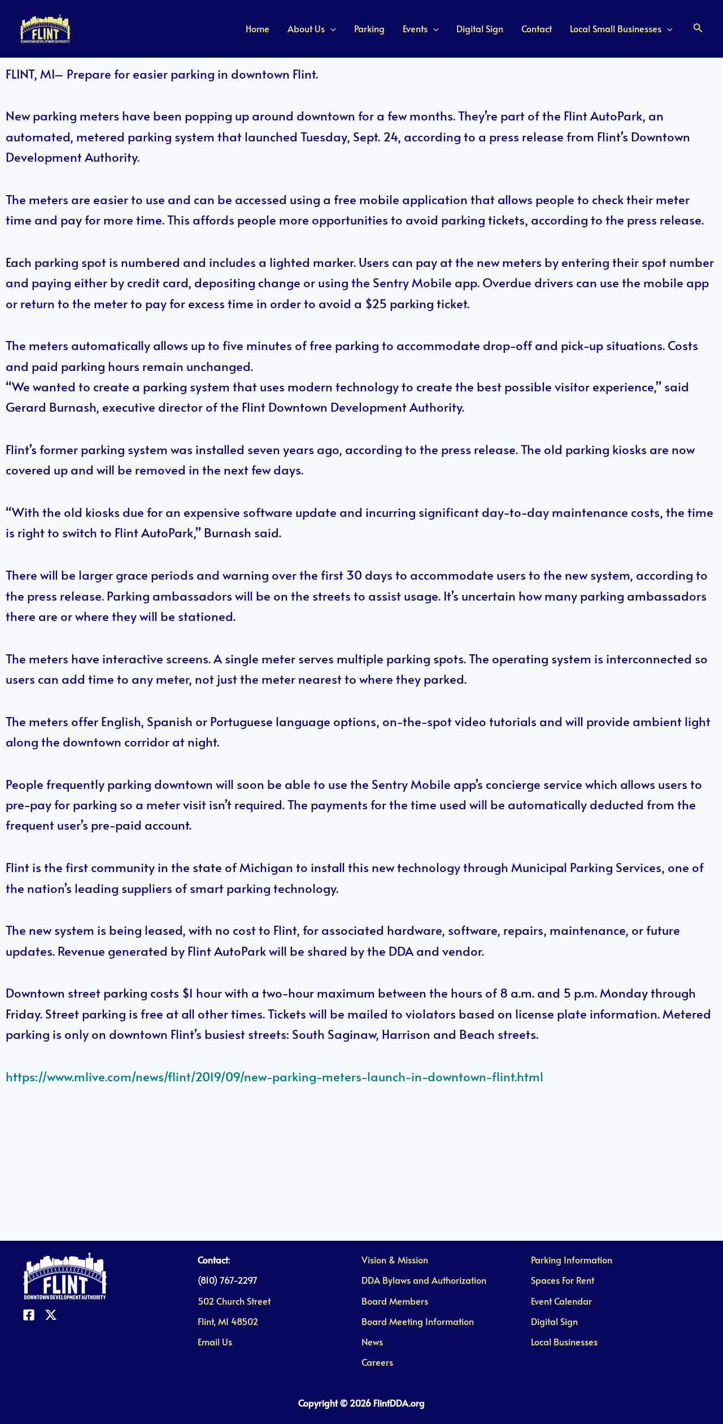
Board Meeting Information (418, 1321)
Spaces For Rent (562, 1280)
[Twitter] (51, 1315)
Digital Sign (479, 28)
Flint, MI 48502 (228, 1321)
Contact (536, 28)
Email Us (215, 1341)
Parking (369, 28)
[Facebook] (29, 1315)
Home (257, 28)
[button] (698, 28)
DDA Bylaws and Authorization (424, 1280)
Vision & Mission (395, 1259)
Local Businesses (564, 1341)
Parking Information (571, 1259)
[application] (330, 28)
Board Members (395, 1300)
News (372, 1341)
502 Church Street (234, 1300)
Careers (377, 1362)
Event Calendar (561, 1300)
